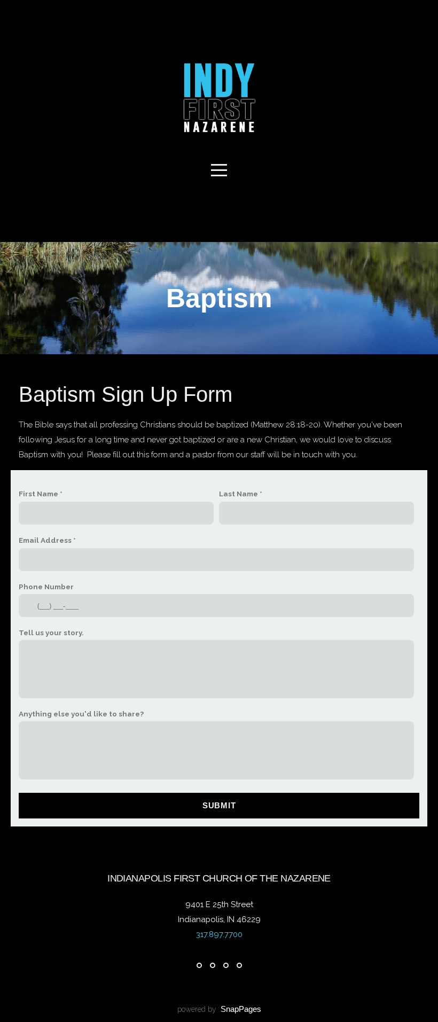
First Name (38, 493)
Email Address (45, 540)
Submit (219, 805)
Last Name (238, 493)
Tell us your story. (51, 632)
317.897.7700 (219, 934)
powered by (219, 1009)
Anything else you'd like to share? (81, 713)
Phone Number (46, 586)
